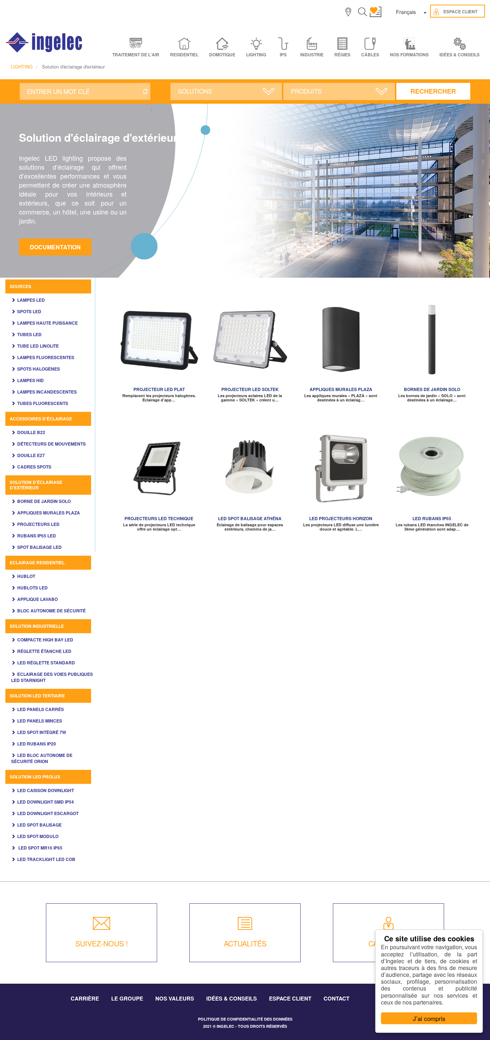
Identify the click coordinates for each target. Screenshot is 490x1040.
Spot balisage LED (39, 547)
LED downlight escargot (48, 813)
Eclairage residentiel (37, 562)
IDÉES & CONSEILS (459, 55)
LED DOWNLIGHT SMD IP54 (45, 802)
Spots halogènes (38, 369)
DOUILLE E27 (31, 455)
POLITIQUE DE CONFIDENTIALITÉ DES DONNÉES (245, 1019)
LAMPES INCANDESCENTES (47, 392)
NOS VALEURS (174, 998)
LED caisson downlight (45, 790)
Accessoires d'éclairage (41, 418)
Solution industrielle (37, 626)
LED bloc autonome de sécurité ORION (41, 758)
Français (406, 11)
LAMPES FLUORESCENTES (45, 357)
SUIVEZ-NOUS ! (101, 943)
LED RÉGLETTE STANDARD (46, 662)
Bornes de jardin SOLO (432, 389)
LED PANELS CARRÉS (40, 709)
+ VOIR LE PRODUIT (159, 347)
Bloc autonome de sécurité (51, 610)
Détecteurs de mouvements (51, 444)
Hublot (26, 576)
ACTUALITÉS (245, 943)
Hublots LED (32, 587)
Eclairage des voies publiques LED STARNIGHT (52, 677)
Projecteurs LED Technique (158, 518)
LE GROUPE (127, 998)
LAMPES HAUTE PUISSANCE (47, 323)
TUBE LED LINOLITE (38, 346)
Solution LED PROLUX (35, 776)
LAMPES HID (30, 380)
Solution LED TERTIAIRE (37, 695)
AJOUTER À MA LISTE (158, 337)
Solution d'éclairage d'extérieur (36, 485)
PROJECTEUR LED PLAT (159, 389)
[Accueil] (44, 42)
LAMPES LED (31, 300)
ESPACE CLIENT (290, 998)
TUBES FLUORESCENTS (42, 403)
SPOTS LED (29, 311)
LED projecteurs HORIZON (340, 518)
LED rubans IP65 (432, 518)
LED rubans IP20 (36, 743)
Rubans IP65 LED (36, 535)
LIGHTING (22, 66)
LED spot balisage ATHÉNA (250, 518)
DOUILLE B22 (31, 432)
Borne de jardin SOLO (44, 501)
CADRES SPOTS (34, 466)
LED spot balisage (39, 825)
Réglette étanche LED (44, 651)
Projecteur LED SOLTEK (250, 389)
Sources (20, 286)
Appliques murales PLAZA (48, 512)
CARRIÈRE (85, 998)
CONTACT (336, 998)
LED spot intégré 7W (41, 732)
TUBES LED (29, 334)
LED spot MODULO (37, 836)
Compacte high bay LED (45, 639)
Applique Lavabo (37, 599)
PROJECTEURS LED (38, 524)
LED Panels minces (39, 720)
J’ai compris (429, 1018)
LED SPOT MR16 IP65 (39, 847)
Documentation (55, 247)
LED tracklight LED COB (46, 859)
